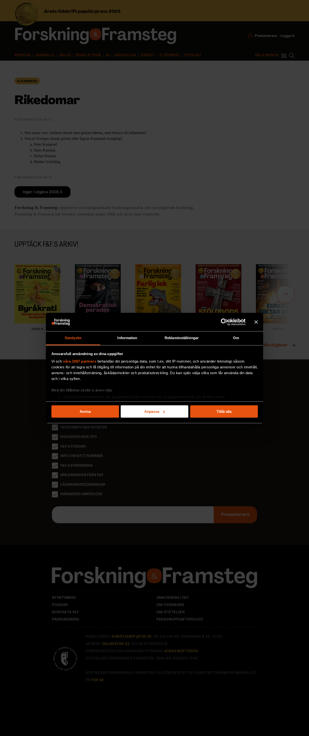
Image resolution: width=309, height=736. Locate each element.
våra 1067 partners (79, 361)
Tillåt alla (224, 411)
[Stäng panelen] (256, 322)
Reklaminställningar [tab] (182, 338)
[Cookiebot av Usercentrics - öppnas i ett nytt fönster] (224, 322)
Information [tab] (127, 338)
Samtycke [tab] (73, 338)
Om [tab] (236, 338)
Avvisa (85, 411)
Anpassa (151, 411)
